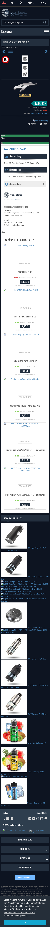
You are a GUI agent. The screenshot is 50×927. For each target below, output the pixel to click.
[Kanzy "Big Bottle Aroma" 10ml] (14, 743)
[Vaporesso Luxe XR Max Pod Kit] (14, 599)
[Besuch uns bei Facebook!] (29, 818)
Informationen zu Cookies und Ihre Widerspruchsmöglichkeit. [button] (19, 914)
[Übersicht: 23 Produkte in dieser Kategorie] (10, 52)
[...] (25, 70)
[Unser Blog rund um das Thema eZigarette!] (45, 818)
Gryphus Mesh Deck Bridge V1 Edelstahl (25, 406)
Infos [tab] (3, 136)
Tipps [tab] (3, 138)
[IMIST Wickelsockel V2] (14, 628)
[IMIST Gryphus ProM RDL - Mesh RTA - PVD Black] (14, 685)
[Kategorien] (46, 32)
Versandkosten (43, 107)
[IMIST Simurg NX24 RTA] (14, 659)
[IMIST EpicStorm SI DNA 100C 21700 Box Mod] (14, 548)
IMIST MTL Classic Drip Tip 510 (25, 317)
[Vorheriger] (4, 53)
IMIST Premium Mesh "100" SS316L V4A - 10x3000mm (25, 450)
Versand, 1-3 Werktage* (27, 322)
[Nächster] (46, 52)
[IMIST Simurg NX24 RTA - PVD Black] (16, 630)
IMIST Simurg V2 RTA (25, 272)
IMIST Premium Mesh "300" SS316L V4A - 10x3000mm (25, 495)
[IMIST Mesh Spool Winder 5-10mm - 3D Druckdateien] (22, 584)
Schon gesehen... (11, 518)
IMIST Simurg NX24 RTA (36, 659)
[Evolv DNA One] (8, 777)
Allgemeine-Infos (15, 184)
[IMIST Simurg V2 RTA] (10, 582)
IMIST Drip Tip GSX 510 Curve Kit (25, 361)
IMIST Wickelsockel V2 (35, 628)
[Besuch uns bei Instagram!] (37, 818)
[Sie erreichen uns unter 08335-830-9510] (4, 818)
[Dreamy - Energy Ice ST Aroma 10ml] (14, 803)
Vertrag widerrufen (25, 877)
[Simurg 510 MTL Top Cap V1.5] (25, 61)
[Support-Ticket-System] (7, 818)
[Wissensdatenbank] (12, 818)
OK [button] (25, 922)
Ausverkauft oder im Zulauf (39, 113)
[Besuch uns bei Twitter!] (33, 818)
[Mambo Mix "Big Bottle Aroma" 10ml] (14, 772)
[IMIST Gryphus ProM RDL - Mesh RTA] (14, 714)
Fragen (45, 124)
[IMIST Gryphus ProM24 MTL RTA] (15, 594)
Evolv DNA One (21, 777)
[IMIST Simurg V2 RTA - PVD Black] (14, 577)
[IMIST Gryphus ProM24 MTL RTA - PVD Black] (19, 589)
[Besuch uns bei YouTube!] (41, 818)
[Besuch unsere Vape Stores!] (21, 3)
